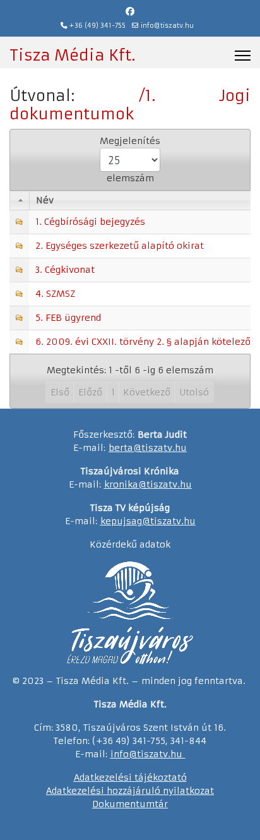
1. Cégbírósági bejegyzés (90, 221)
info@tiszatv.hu (167, 25)
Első (59, 392)
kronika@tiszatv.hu (148, 484)
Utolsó (194, 392)
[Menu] (243, 56)
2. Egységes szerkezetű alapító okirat (119, 245)
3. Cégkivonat (65, 269)
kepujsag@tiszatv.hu (148, 521)
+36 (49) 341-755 (97, 25)
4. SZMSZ (55, 293)
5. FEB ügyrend (68, 317)
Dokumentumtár (130, 804)
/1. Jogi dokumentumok (130, 105)
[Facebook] (130, 11)
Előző (90, 392)
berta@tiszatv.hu (148, 447)
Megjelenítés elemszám (130, 159)
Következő (146, 392)
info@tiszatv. (140, 754)
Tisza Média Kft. (72, 55)
